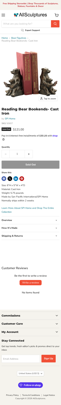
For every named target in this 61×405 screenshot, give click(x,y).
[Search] (55, 23)
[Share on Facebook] (4, 178)
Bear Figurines (18, 38)
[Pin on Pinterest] (21, 178)
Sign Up (48, 358)
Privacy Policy (12, 395)
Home (5, 38)
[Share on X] (10, 178)
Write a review (30, 282)
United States (29, 373)
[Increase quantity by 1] (29, 154)
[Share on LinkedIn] (15, 178)
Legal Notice (49, 395)
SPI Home (10, 118)
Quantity (6, 147)
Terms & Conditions (31, 395)
